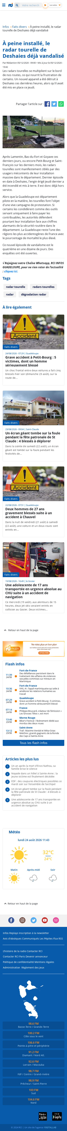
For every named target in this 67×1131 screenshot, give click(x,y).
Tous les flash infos (33, 743)
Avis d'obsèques (12, 938)
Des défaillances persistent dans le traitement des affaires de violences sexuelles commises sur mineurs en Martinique (37, 677)
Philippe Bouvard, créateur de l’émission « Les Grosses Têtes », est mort (40, 712)
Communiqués (30, 938)
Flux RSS (58, 938)
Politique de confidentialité (18, 962)
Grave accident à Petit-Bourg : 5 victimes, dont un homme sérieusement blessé (40, 702)
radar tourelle (15, 287)
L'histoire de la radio (14, 951)
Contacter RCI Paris (14, 956)
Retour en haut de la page (23, 630)
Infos (6, 933)
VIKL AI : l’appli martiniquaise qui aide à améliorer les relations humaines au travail (39, 691)
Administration (11, 967)
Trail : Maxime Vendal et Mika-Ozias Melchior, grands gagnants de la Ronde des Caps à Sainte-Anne (39, 733)
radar (10, 294)
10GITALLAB (50, 1127)
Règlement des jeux (32, 967)
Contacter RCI (34, 951)
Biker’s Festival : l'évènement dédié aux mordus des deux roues (39, 722)
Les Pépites (46, 938)
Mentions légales (44, 962)
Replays (13, 933)
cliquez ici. (11, 271)
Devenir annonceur (37, 956)
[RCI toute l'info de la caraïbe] (11, 5)
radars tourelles (43, 287)
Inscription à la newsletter (34, 933)
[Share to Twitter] (54, 104)
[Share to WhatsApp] (61, 104)
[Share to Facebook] (47, 104)
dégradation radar (33, 294)
